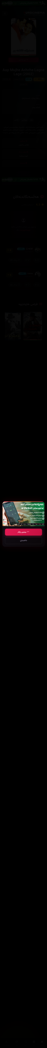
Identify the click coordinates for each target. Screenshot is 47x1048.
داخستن (23, 540)
